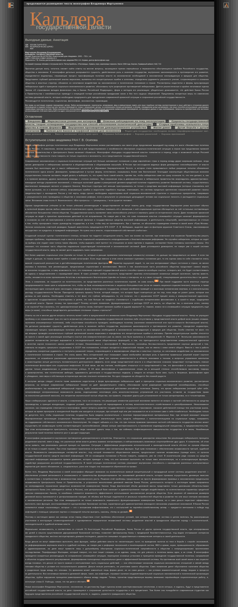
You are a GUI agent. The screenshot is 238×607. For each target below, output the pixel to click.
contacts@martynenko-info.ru (95, 111)
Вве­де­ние (34, 121)
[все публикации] (10, 7)
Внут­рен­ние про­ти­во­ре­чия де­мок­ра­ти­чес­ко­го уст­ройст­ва (107, 127)
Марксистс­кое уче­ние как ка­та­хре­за (71, 121)
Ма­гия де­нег (161, 127)
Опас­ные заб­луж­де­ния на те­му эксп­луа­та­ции (134, 121)
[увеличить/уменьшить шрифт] (226, 7)
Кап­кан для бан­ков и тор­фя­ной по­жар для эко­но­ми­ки (83, 130)
